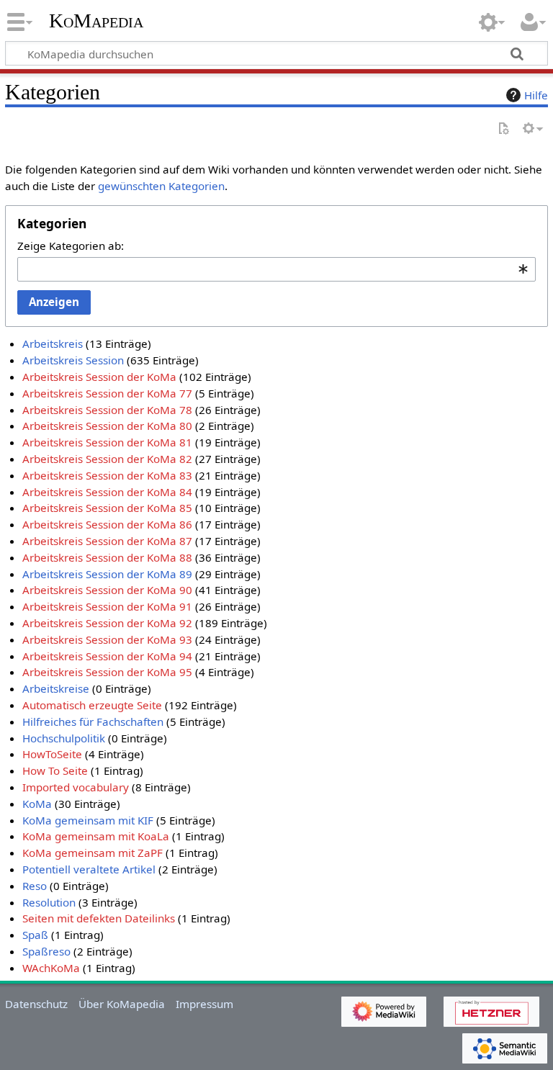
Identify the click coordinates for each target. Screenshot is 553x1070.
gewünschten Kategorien (161, 186)
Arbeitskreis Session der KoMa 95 (107, 672)
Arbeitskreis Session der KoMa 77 (107, 393)
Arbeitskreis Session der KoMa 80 (107, 425)
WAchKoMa (51, 968)
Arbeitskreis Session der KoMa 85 (107, 507)
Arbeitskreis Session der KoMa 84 (107, 492)
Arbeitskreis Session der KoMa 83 (107, 475)
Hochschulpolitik (63, 738)
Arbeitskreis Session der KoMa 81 (107, 442)
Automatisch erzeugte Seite (92, 705)
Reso (34, 885)
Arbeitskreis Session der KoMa (99, 376)
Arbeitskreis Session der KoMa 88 (107, 557)
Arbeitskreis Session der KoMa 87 (107, 541)
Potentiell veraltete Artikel (89, 869)
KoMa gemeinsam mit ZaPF (92, 852)
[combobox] (276, 269)
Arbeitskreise (55, 688)
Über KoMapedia (121, 1004)
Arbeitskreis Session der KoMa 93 (107, 639)
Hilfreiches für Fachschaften (92, 721)
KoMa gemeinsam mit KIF (87, 820)
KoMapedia (96, 21)
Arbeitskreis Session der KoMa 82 (107, 458)
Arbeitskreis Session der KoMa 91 (107, 606)
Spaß (35, 934)
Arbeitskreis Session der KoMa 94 (107, 656)
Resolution (49, 902)
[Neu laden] (503, 129)
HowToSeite (52, 754)
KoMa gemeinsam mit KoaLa (95, 836)
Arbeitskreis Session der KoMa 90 (107, 590)
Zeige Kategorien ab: (70, 245)
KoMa (37, 803)
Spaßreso (46, 951)
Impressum (204, 1004)
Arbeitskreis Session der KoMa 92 (107, 623)
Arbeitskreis (52, 343)
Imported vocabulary (75, 787)
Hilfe (536, 95)
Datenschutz (36, 1004)
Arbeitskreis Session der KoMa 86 (107, 524)
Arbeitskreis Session (73, 360)
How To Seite (55, 770)
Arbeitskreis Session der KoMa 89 (107, 574)
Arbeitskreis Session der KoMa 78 (107, 410)
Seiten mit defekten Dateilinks (98, 918)
